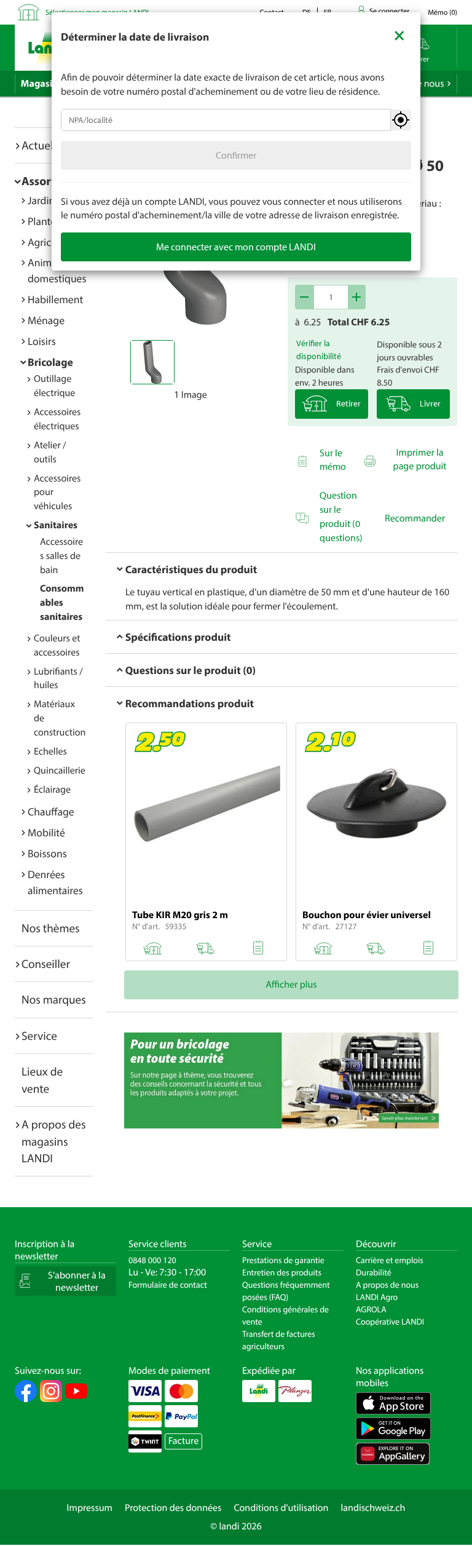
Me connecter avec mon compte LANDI (236, 246)
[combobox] (225, 119)
